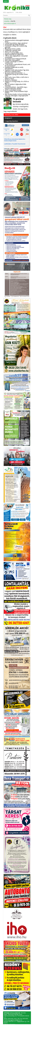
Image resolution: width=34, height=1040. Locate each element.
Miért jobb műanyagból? (12, 60)
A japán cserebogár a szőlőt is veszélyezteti (14, 62)
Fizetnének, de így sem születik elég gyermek (16, 46)
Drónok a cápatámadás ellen (14, 53)
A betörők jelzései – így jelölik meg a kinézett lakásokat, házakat (16, 87)
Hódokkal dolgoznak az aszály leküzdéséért (14, 68)
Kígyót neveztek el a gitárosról (14, 54)
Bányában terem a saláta (12, 49)
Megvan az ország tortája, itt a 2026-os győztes (17, 82)
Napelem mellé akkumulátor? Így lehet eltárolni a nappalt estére (17, 70)
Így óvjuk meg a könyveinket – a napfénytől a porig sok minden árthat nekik (16, 74)
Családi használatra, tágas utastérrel (16, 43)
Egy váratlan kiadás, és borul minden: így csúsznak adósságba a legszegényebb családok (17, 95)
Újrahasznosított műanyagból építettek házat (17, 41)
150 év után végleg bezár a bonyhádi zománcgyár (16, 56)
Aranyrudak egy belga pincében (14, 44)
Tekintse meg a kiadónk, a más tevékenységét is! (10, 21)
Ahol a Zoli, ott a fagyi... (12, 52)
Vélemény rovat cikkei (11, 114)
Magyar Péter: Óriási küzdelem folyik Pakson (16, 92)
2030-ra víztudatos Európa (13, 90)
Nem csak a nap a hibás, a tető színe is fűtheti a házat (17, 77)
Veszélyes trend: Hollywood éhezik (15, 59)
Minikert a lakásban (11, 80)
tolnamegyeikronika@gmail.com (14, 1020)
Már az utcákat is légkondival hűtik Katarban (15, 85)
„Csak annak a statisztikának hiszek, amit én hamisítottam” (17, 65)
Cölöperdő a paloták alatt (13, 50)
